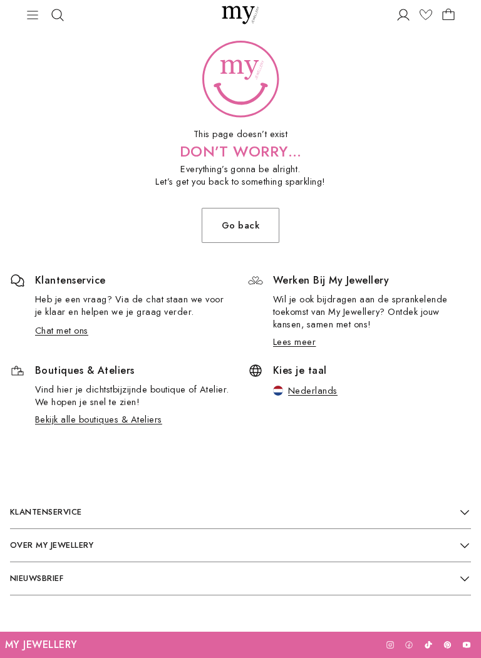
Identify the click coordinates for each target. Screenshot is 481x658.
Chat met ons (61, 330)
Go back (240, 225)
